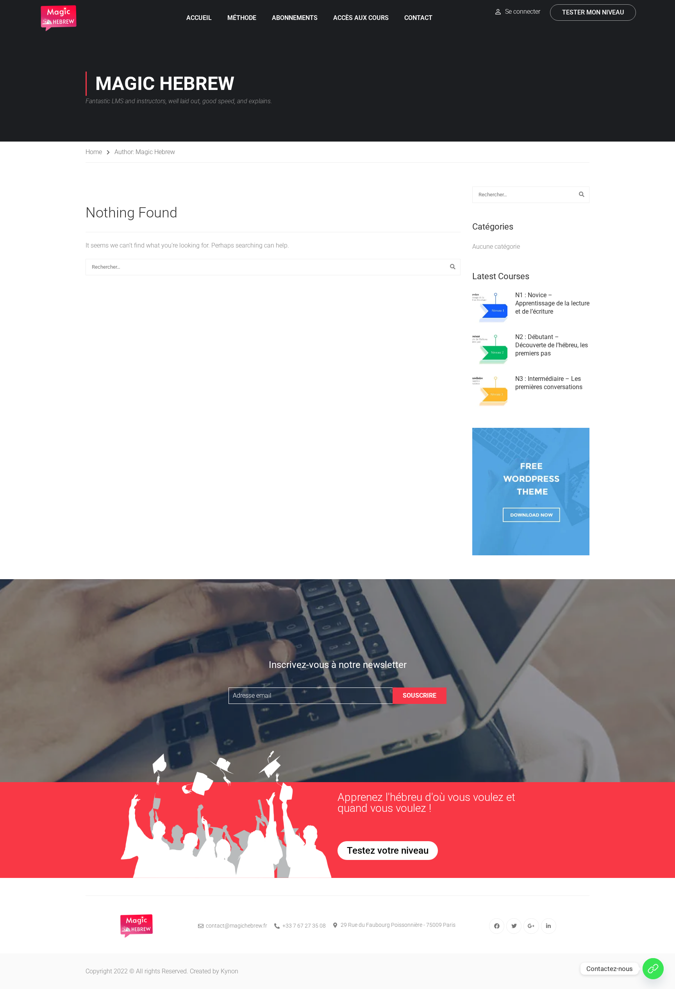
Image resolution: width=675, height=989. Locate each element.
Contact (418, 18)
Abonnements (295, 18)
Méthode (241, 18)
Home (94, 152)
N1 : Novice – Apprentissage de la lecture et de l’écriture (552, 303)
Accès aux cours (361, 18)
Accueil (199, 18)
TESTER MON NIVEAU (593, 12)
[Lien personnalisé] (653, 968)
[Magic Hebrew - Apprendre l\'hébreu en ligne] (58, 18)
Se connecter (522, 11)
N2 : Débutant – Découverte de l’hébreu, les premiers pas (551, 345)
